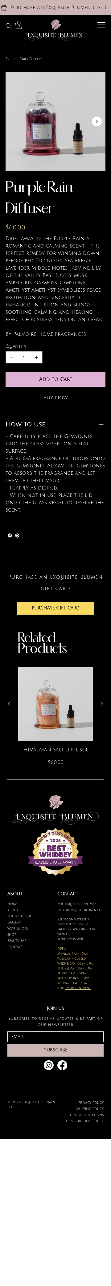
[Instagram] (49, 1065)
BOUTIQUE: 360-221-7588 (77, 904)
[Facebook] (10, 535)
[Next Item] (97, 121)
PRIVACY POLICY (91, 1102)
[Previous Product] (9, 704)
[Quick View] (55, 704)
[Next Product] (101, 704)
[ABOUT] (46, 910)
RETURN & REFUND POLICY (82, 1121)
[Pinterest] (17, 535)
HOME (12, 904)
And (74, 988)
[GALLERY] (46, 922)
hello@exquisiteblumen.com (80, 910)
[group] (55, 720)
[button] (18, 25)
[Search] (9, 26)
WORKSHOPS (17, 928)
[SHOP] (46, 935)
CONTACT (15, 947)
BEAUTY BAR (17, 940)
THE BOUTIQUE (19, 916)
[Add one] (36, 357)
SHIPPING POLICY (90, 1109)
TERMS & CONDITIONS (86, 1115)
